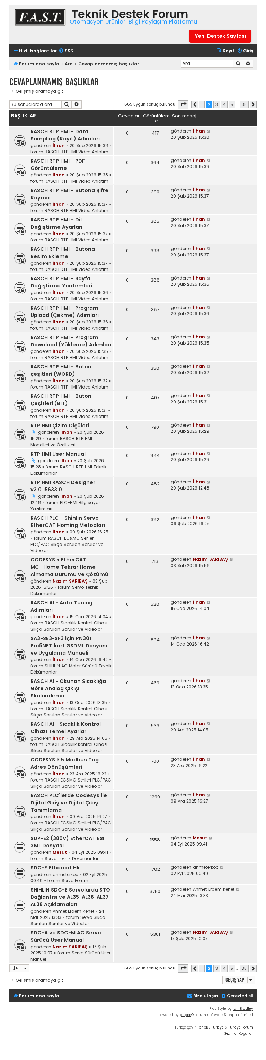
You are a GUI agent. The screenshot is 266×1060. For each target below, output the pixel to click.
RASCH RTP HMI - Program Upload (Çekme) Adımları (64, 311)
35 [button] (244, 104)
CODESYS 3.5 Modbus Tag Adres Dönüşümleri (64, 763)
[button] (183, 104)
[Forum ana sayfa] (40, 18)
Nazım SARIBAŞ (70, 581)
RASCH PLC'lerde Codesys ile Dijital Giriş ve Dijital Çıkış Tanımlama (68, 802)
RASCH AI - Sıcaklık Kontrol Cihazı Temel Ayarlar (65, 728)
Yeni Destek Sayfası (220, 36)
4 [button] (224, 104)
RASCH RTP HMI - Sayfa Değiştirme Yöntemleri (61, 282)
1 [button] (202, 104)
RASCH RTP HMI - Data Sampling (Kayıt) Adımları (65, 135)
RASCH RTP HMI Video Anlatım (76, 152)
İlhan (59, 145)
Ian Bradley (243, 1008)
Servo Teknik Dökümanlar (71, 858)
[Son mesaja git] (208, 131)
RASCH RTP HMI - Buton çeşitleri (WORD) (60, 370)
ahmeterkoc (65, 874)
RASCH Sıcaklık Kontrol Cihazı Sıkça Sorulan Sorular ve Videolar (68, 626)
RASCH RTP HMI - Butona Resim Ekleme (62, 253)
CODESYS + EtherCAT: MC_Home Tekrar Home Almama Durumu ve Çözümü (69, 567)
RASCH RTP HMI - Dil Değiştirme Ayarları (56, 223)
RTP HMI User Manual (58, 453)
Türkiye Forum (240, 1027)
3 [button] (216, 104)
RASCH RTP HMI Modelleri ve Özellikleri (61, 442)
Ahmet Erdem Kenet (73, 911)
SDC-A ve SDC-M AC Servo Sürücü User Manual (65, 936)
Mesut (60, 852)
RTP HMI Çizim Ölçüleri (59, 425)
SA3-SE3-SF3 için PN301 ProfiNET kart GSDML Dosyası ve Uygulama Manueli (68, 645)
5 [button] (232, 104)
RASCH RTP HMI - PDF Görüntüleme (57, 164)
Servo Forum (75, 881)
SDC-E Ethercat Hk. (55, 867)
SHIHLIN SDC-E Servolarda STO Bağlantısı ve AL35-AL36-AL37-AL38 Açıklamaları (71, 897)
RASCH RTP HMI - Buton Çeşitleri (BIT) (60, 400)
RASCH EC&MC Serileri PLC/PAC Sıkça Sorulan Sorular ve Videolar (66, 544)
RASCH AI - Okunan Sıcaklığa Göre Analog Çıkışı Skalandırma (68, 688)
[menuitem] (66, 51)
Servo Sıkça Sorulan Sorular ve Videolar (67, 920)
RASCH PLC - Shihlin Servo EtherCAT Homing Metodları (67, 521)
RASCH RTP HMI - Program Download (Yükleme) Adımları (70, 341)
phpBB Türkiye (211, 1027)
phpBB (185, 1014)
